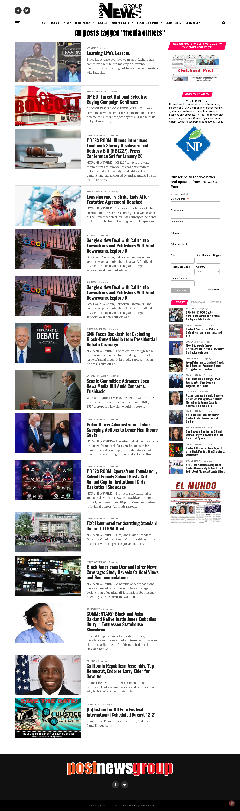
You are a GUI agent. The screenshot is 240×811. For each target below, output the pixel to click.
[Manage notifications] (232, 803)
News (66, 23)
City (173, 255)
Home (43, 23)
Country (200, 266)
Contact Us (192, 23)
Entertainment (83, 23)
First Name (177, 210)
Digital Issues (173, 23)
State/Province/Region (208, 255)
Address (175, 233)
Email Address (180, 199)
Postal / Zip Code (180, 266)
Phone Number (179, 278)
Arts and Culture (121, 23)
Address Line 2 (179, 244)
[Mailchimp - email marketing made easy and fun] (214, 289)
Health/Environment (148, 23)
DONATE (55, 23)
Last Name (177, 221)
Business (102, 23)
